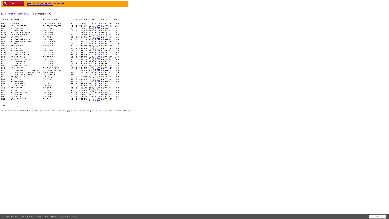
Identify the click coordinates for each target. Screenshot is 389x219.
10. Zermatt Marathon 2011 (15, 14)
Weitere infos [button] (73, 216)
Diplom (97, 23)
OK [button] (378, 216)
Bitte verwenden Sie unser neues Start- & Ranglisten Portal (45, 3)
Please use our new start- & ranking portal (40, 5)
